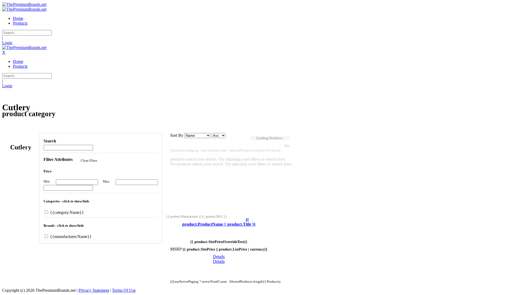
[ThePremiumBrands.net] (24, 4)
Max (106, 181)
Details (219, 256)
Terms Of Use (124, 290)
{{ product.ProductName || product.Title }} (218, 222)
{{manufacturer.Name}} (70, 236)
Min (47, 181)
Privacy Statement (94, 290)
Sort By (176, 135)
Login (7, 42)
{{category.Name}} (66, 212)
